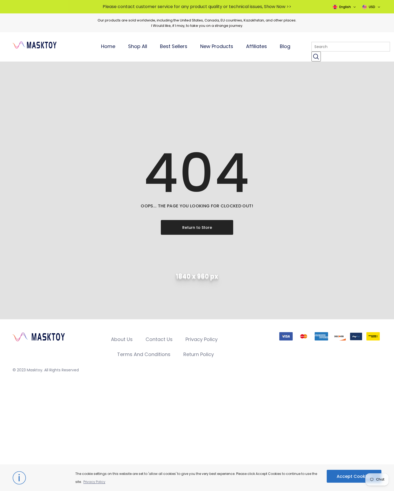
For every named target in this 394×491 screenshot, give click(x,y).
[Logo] (48, 44)
